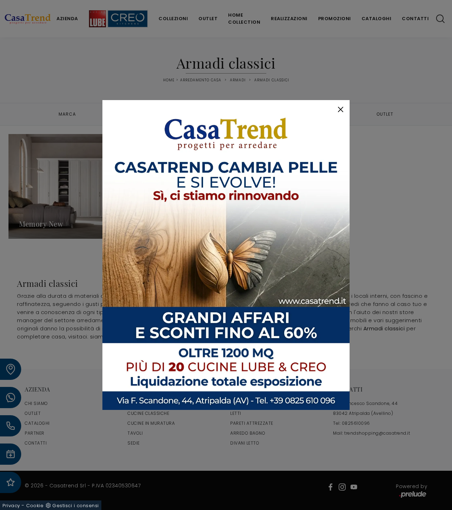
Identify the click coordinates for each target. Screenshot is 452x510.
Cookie (34, 505)
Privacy (11, 505)
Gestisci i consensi (75, 505)
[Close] (340, 109)
